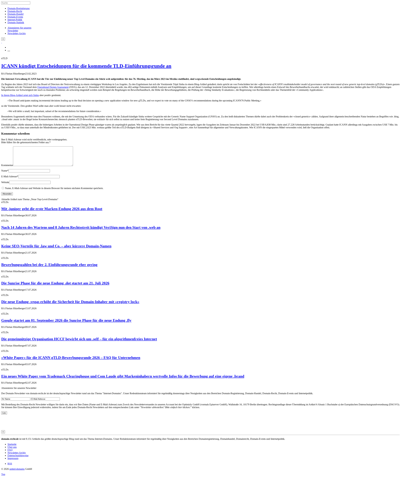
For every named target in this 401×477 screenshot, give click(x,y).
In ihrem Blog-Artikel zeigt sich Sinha (20, 95)
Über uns (12, 447)
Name (4, 170)
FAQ (10, 450)
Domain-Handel (15, 14)
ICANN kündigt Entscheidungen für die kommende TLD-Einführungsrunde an (86, 66)
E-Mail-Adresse (9, 176)
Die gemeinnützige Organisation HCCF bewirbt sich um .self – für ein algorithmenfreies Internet (79, 339)
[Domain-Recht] (1, 42)
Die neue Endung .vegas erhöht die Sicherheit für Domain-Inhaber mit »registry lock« (70, 302)
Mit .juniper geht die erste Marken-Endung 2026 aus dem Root (51, 209)
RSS (10, 463)
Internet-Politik (15, 19)
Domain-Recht (15, 11)
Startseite (12, 444)
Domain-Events (15, 16)
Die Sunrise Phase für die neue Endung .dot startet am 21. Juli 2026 (55, 283)
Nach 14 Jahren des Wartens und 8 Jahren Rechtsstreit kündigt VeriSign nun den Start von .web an (80, 227)
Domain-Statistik (16, 22)
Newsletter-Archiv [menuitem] (17, 33)
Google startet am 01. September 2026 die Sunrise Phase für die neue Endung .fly (66, 320)
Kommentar (7, 165)
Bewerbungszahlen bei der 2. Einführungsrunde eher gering (49, 265)
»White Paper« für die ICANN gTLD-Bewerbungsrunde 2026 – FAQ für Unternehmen (70, 358)
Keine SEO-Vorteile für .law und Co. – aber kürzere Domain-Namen (56, 246)
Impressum (13, 458)
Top (3, 474)
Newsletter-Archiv (17, 452)
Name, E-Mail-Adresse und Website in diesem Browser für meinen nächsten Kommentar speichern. (54, 188)
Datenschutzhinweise (18, 455)
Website (5, 182)
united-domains (17, 469)
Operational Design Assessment (53, 87)
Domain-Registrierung (19, 8)
